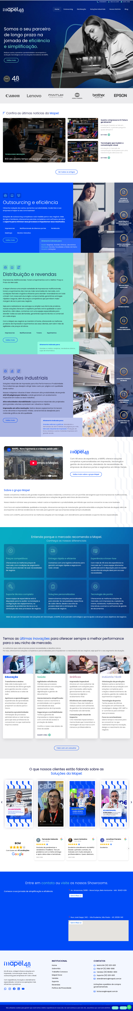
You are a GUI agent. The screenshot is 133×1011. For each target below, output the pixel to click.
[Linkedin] (18, 988)
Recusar (123, 1008)
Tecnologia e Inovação (15, 154)
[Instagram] (9, 988)
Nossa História (115, 9)
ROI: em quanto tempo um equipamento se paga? (31, 158)
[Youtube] (23, 988)
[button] (51, 803)
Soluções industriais (97, 9)
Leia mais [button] (39, 857)
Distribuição (81, 9)
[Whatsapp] (5, 988)
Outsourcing (68, 9)
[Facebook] (14, 988)
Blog (126, 9)
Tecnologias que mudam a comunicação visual (112, 144)
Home (57, 9)
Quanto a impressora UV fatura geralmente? (114, 121)
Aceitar (115, 1008)
